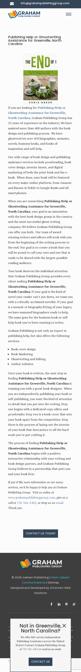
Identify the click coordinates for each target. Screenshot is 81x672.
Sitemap (53, 582)
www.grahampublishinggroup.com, (32, 497)
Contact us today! (40, 533)
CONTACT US (40, 661)
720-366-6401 (26, 503)
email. (60, 503)
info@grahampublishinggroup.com (45, 3)
